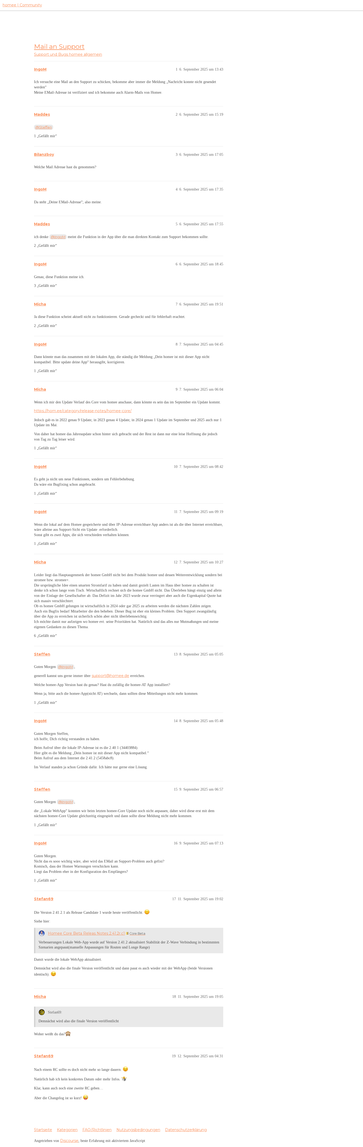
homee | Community (22, 5)
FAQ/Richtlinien (97, 1129)
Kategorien (67, 1129)
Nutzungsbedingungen (138, 1129)
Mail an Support (59, 46)
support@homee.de (110, 675)
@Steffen (43, 127)
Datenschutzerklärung (186, 1129)
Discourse (69, 1140)
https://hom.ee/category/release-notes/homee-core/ (83, 410)
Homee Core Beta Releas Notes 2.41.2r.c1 (86, 933)
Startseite (43, 1129)
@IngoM (58, 237)
